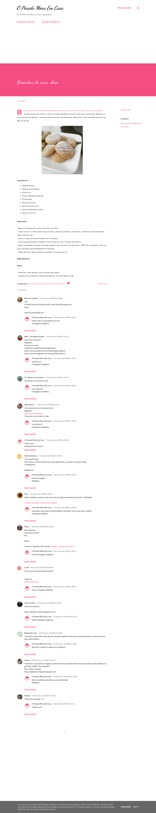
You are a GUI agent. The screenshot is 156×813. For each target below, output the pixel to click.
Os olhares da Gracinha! (34, 377)
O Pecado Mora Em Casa (40, 8)
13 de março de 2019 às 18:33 (65, 644)
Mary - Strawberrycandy (34, 336)
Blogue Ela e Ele (30, 633)
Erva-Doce (125, 127)
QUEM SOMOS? (51, 22)
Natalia (27, 696)
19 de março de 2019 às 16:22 (43, 660)
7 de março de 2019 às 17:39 (40, 494)
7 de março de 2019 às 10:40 (51, 298)
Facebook (43, 503)
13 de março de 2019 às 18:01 (50, 633)
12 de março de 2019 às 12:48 (49, 603)
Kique (26, 527)
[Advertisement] (78, 46)
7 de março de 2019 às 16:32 (64, 421)
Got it (136, 807)
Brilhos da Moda (31, 582)
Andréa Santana (30, 456)
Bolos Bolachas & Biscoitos (131, 123)
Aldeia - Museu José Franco (63, 546)
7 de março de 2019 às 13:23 (57, 377)
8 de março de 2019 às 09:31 (64, 551)
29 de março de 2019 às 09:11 (44, 696)
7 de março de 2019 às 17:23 (64, 475)
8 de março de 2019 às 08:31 (42, 567)
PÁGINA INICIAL (26, 22)
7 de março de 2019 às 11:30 (57, 336)
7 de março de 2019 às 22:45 (42, 527)
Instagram (53, 503)
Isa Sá (26, 567)
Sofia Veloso (29, 405)
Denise (27, 660)
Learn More (125, 807)
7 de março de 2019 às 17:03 (50, 456)
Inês (26, 494)
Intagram (39, 413)
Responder (30, 330)
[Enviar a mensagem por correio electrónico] (68, 284)
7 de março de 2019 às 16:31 (64, 317)
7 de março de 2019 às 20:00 (64, 507)
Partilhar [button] (125, 110)
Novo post (28, 413)
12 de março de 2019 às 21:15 (65, 616)
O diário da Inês (30, 503)
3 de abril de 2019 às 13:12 (63, 704)
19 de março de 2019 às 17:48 (65, 676)
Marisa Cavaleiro (31, 298)
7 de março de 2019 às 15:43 (48, 405)
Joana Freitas (29, 603)
